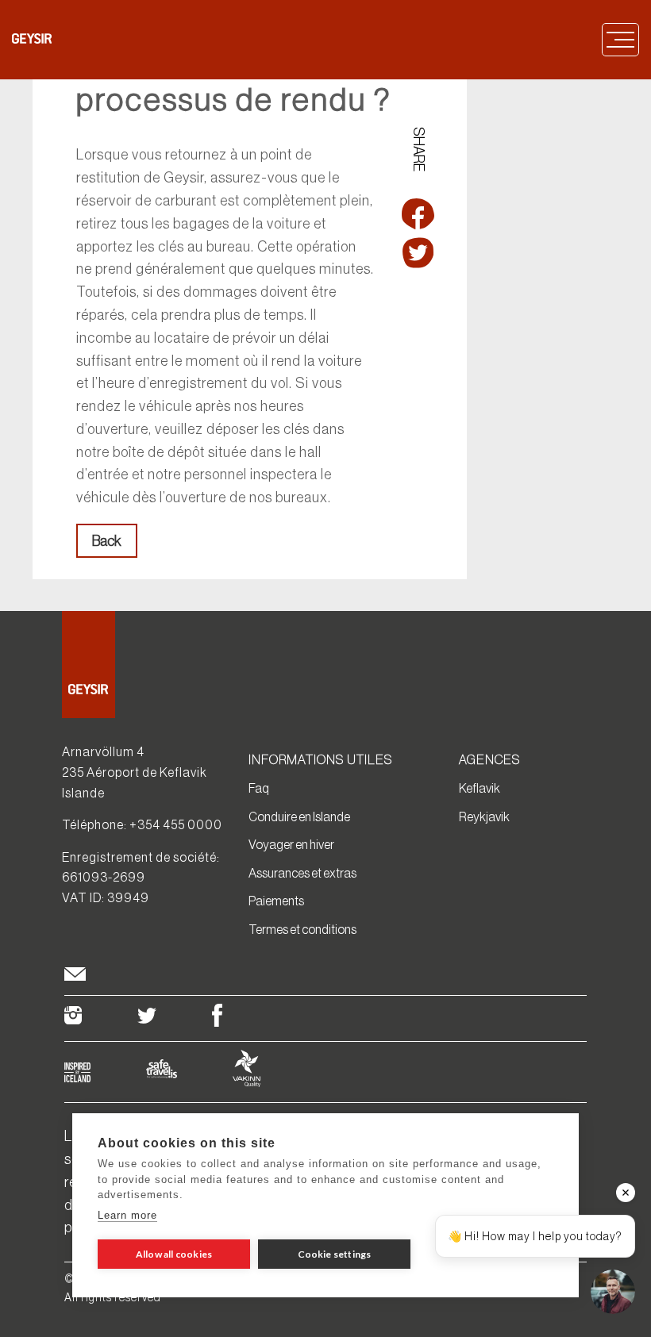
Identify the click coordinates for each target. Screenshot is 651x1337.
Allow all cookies (174, 1254)
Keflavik (479, 788)
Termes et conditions (302, 929)
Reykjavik (484, 816)
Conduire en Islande (299, 816)
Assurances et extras (302, 873)
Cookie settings (335, 1254)
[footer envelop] (75, 976)
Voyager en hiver (291, 844)
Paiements (276, 900)
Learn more (127, 1215)
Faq (258, 788)
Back (106, 541)
